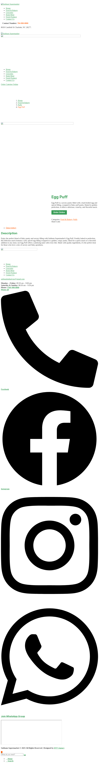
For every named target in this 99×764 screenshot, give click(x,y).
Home (8, 8)
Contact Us (10, 19)
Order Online (59, 212)
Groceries (9, 13)
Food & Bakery (12, 10)
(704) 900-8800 (13, 287)
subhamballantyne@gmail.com (13, 279)
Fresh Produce (11, 17)
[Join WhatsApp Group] (49, 712)
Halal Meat (10, 15)
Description (11, 228)
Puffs (20, 105)
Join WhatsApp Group (13, 716)
